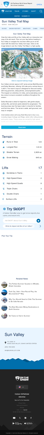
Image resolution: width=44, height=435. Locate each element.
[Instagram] (25, 418)
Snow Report (15, 28)
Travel (17, 11)
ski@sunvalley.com (12, 350)
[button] (41, 11)
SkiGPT (33, 11)
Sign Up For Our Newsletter (22, 400)
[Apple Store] (28, 423)
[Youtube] (14, 418)
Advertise (22, 397)
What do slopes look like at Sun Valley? (18, 226)
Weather (8, 11)
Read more (22, 127)
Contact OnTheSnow (22, 394)
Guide (4, 28)
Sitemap (22, 407)
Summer (25, 16)
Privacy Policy (22, 403)
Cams (35, 28)
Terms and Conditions (22, 405)
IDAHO (4, 24)
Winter (17, 16)
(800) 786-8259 (10, 347)
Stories (25, 11)
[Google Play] (17, 423)
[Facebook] (31, 418)
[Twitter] (20, 418)
